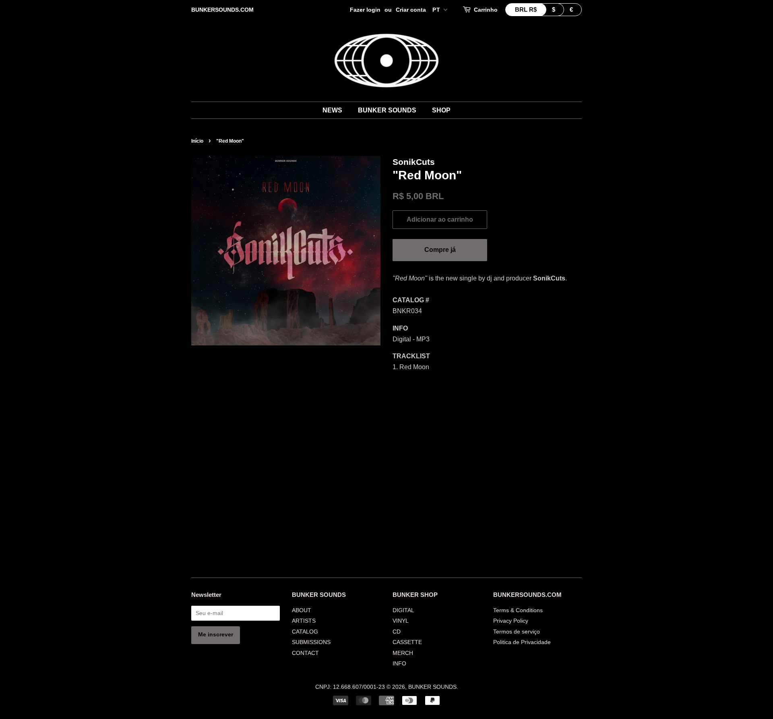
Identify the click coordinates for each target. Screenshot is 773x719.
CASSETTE (407, 642)
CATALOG (305, 632)
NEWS (332, 110)
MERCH (403, 653)
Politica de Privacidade (522, 642)
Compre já (440, 249)
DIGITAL (403, 610)
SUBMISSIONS (311, 642)
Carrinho (486, 9)
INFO (399, 664)
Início (197, 141)
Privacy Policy (510, 621)
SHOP (441, 110)
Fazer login (365, 9)
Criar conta (411, 9)
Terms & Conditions (518, 610)
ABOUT (301, 610)
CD (397, 632)
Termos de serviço (516, 632)
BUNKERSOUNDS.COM (222, 9)
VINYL (401, 621)
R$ (526, 9)
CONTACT (305, 653)
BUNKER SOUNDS (387, 110)
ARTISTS (304, 621)
